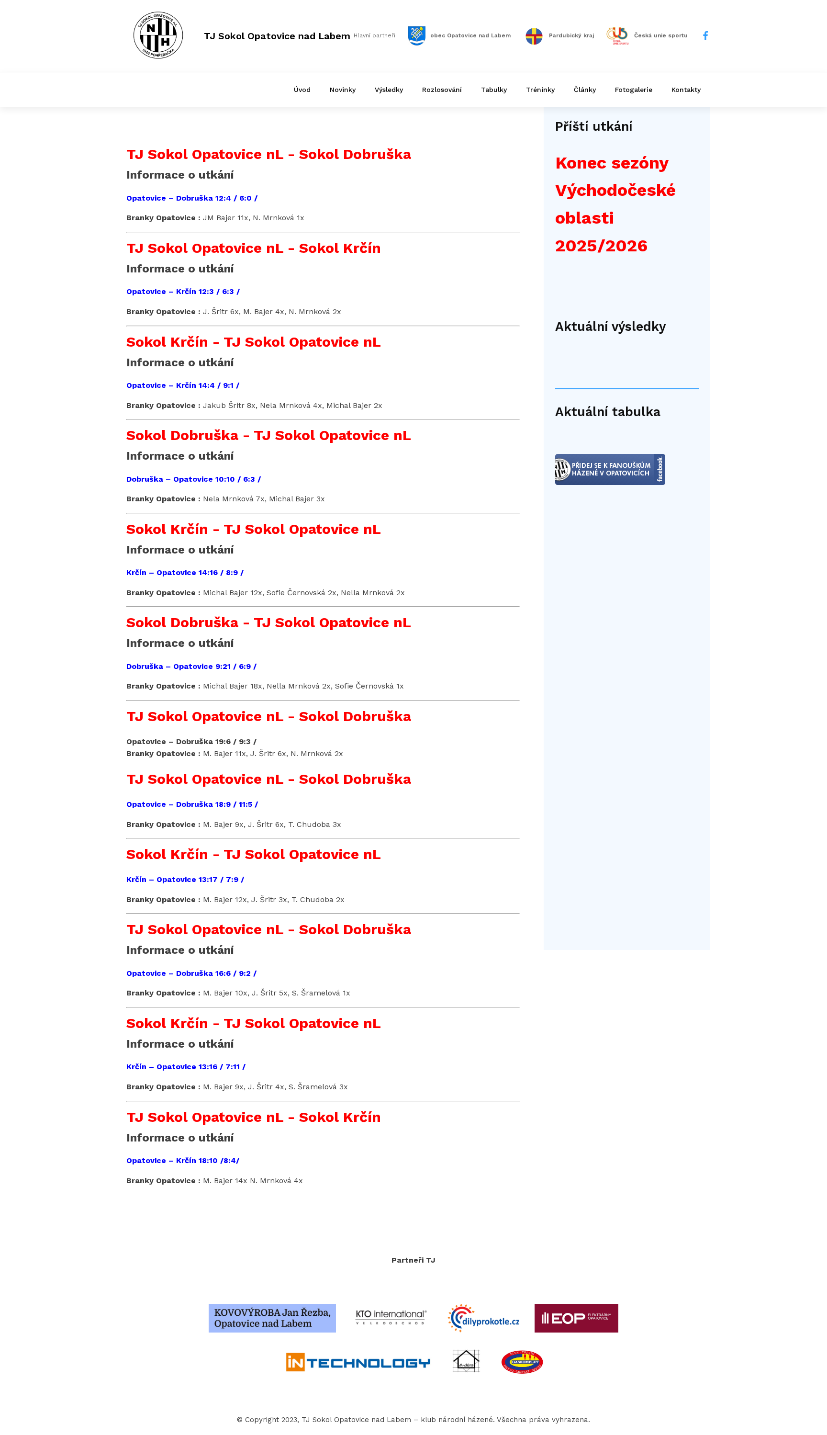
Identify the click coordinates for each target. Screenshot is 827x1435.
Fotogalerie (633, 89)
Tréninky (540, 89)
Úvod (302, 89)
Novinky (343, 89)
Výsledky (389, 89)
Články (585, 89)
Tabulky (494, 89)
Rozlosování (442, 89)
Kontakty (686, 89)
